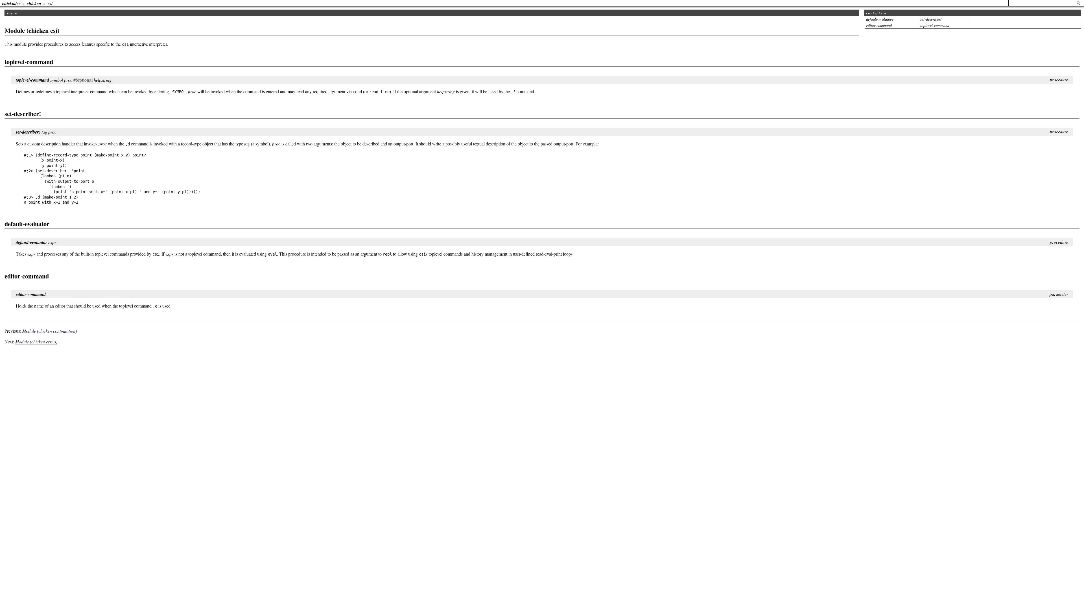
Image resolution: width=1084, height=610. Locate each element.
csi (50, 3)
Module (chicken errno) (36, 342)
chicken (34, 3)
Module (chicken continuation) (49, 331)
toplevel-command (934, 25)
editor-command (879, 25)
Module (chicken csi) (32, 30)
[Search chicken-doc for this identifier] (1078, 3)
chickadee (11, 3)
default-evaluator (879, 19)
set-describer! (931, 19)
